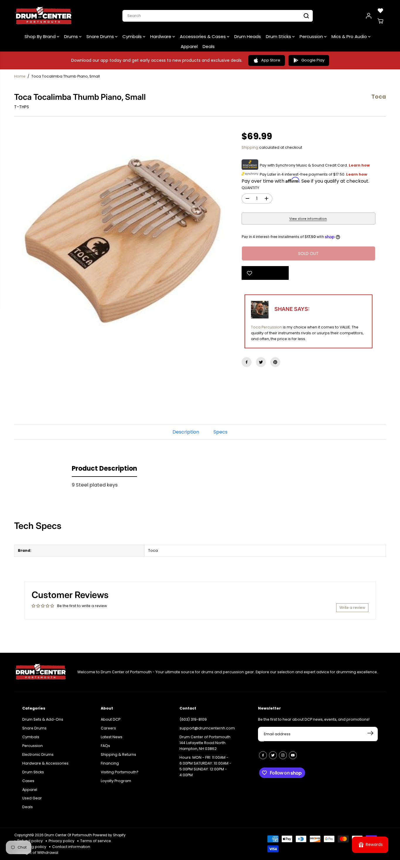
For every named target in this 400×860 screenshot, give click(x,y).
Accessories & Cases (203, 36)
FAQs (105, 745)
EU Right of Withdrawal (37, 852)
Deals (209, 46)
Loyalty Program (116, 780)
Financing (110, 763)
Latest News (111, 736)
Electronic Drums (38, 754)
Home (19, 76)
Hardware (161, 36)
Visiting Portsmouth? (120, 772)
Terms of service (95, 840)
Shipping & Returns (118, 754)
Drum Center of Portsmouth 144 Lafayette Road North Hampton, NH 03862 (205, 742)
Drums (71, 36)
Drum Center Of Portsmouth (68, 835)
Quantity (250, 187)
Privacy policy (61, 840)
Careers (108, 728)
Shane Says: (292, 309)
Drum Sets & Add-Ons (42, 719)
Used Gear (32, 798)
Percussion (312, 36)
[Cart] (380, 21)
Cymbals (132, 36)
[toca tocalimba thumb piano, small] (122, 241)
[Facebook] (247, 362)
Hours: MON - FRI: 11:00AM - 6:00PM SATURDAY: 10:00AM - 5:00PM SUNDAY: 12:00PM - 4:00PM (205, 766)
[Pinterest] (275, 362)
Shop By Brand (41, 36)
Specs (220, 432)
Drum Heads (247, 36)
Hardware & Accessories (45, 763)
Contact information (71, 846)
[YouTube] (293, 755)
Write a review (352, 607)
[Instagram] (283, 755)
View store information (308, 219)
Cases (28, 780)
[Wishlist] (380, 10)
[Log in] (368, 16)
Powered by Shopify (109, 835)
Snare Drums (100, 36)
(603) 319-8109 (193, 719)
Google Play (312, 60)
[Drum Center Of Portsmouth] (43, 16)
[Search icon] (306, 16)
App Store (270, 60)
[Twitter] (261, 362)
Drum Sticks (279, 36)
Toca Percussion (266, 327)
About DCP (110, 719)
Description (185, 432)
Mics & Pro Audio (349, 36)
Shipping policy (31, 846)
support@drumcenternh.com (207, 728)
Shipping (250, 147)
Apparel (189, 46)
